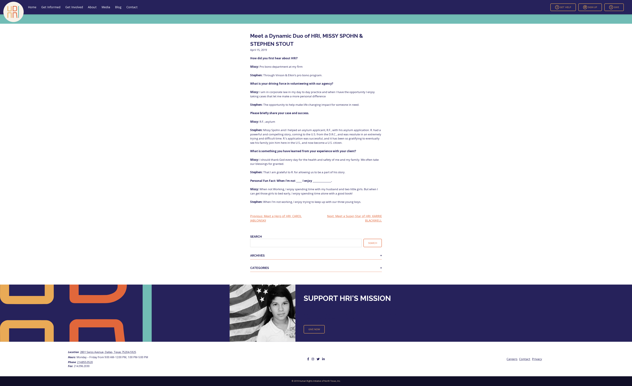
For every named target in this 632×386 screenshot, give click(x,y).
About (92, 7)
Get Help (565, 7)
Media (106, 7)
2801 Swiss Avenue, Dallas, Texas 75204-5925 (108, 352)
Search (256, 236)
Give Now (314, 329)
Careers (512, 359)
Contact (132, 7)
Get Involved (74, 7)
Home (32, 7)
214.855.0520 (85, 362)
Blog (118, 7)
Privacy (537, 359)
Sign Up (592, 7)
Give (616, 7)
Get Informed (50, 7)
